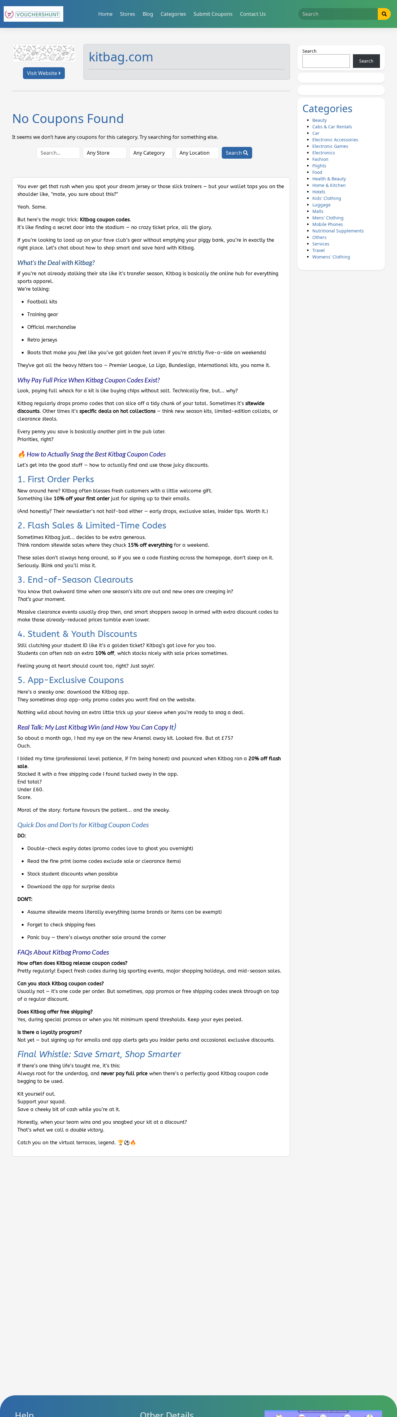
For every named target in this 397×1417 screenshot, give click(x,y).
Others (319, 237)
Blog (148, 14)
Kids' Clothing (326, 198)
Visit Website (42, 73)
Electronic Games (330, 146)
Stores (127, 14)
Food (317, 172)
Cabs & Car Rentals (332, 127)
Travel (318, 250)
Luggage (321, 205)
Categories (173, 14)
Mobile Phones (327, 224)
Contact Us (253, 14)
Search (234, 152)
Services (320, 244)
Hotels (318, 192)
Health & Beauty (329, 179)
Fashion (320, 159)
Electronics (323, 153)
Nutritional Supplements (338, 231)
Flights (319, 166)
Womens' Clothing (331, 257)
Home (105, 14)
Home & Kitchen (329, 185)
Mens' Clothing (328, 218)
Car (315, 133)
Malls (317, 211)
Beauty (319, 120)
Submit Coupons (213, 14)
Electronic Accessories (335, 140)
